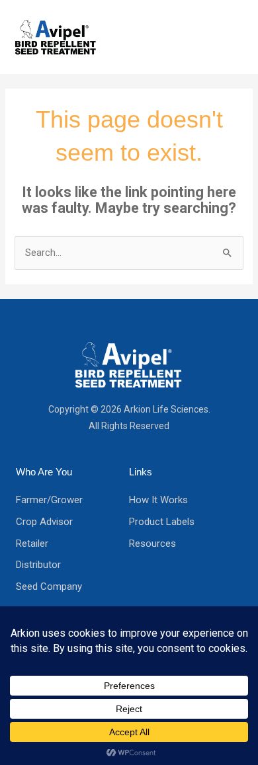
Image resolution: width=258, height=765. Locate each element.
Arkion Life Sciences (166, 409)
